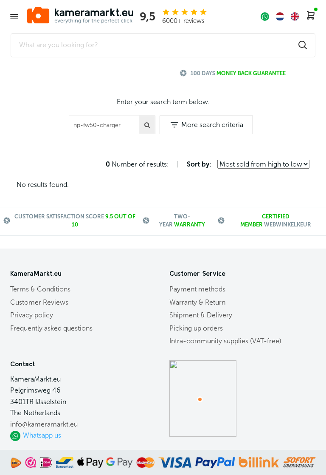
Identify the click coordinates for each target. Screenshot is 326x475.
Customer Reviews (39, 302)
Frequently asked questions (51, 328)
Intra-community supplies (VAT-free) (225, 341)
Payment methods (197, 289)
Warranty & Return (197, 302)
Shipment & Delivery (200, 315)
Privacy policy (31, 315)
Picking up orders (196, 328)
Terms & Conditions (40, 289)
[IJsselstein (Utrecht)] (200, 399)
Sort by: (199, 164)
